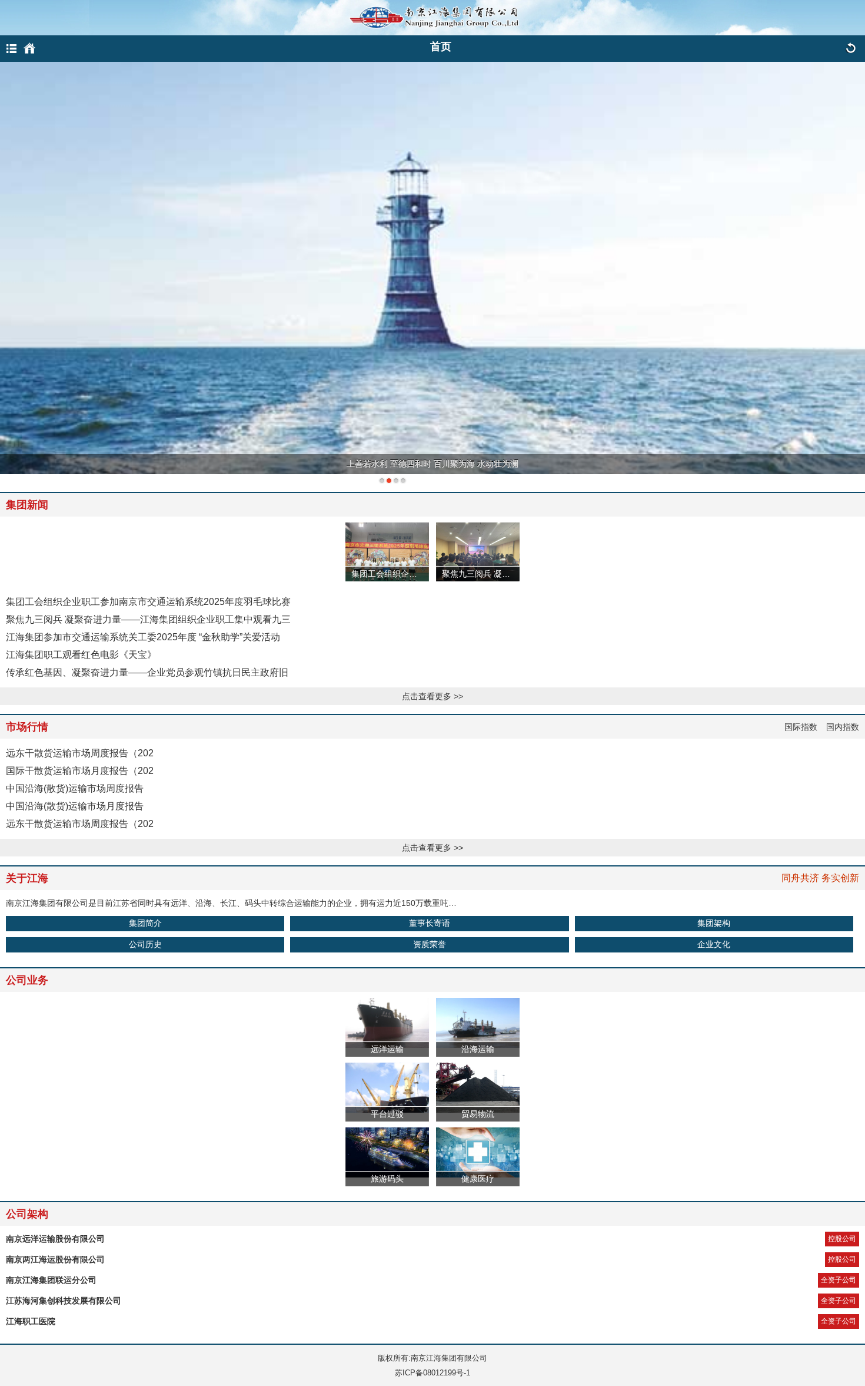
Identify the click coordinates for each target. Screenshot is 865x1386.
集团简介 (145, 923)
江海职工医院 (30, 1321)
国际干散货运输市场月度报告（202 (80, 771)
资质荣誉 (429, 944)
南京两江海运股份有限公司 (55, 1259)
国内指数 (842, 727)
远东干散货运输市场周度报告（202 (80, 753)
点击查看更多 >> (432, 696)
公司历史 (145, 944)
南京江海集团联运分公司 (51, 1280)
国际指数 (800, 727)
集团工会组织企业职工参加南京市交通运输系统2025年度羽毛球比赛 (148, 602)
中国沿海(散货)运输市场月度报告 (75, 806)
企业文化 (713, 944)
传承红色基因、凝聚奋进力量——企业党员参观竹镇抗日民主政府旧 (147, 672)
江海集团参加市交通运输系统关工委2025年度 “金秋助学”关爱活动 (143, 637)
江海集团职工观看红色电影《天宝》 (81, 655)
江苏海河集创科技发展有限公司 (63, 1300)
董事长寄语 (429, 923)
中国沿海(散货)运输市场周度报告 (75, 788)
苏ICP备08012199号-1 (432, 1372)
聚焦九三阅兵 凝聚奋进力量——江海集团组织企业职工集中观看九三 (148, 619)
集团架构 (713, 923)
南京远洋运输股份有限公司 (55, 1238)
